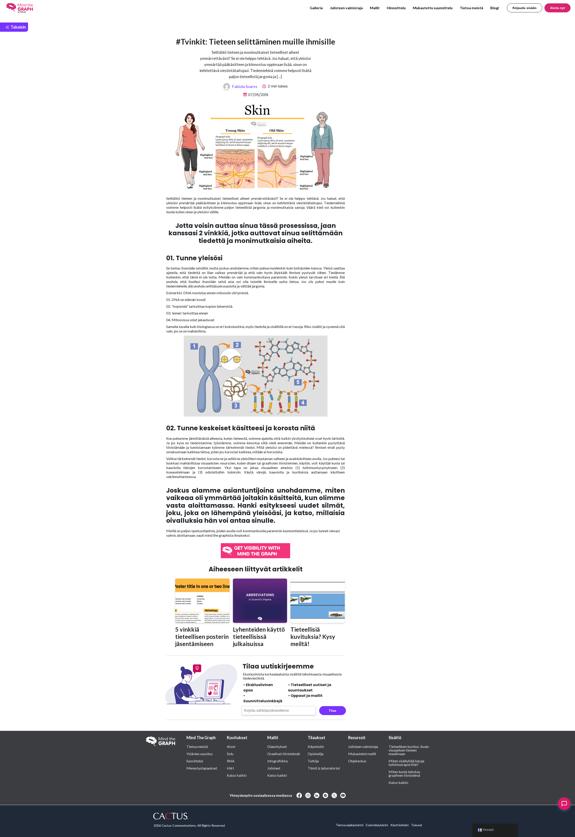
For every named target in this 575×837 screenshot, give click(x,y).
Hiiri (230, 768)
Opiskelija (315, 754)
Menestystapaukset (201, 768)
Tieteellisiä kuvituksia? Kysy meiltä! (312, 636)
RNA (230, 761)
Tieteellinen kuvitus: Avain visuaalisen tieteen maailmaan (409, 750)
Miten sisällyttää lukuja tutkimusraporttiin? (406, 762)
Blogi (494, 8)
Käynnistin (316, 746)
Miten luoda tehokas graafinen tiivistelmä (404, 773)
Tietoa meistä (471, 8)
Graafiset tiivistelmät (283, 754)
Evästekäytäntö (377, 825)
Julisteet (273, 768)
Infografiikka (277, 761)
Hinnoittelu (396, 8)
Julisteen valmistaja (346, 8)
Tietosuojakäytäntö (350, 825)
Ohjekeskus (357, 761)
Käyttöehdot (399, 825)
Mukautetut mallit (362, 754)
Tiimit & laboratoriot (324, 768)
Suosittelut (194, 761)
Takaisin (18, 26)
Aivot (231, 746)
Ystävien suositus (199, 754)
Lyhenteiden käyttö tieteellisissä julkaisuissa (259, 636)
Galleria (316, 8)
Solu (230, 754)
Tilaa (332, 710)
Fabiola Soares (244, 86)
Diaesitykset (277, 746)
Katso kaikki (236, 775)
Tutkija (313, 761)
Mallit (375, 8)
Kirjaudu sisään (525, 8)
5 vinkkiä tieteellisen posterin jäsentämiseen (202, 636)
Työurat (416, 825)
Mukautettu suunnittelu (433, 8)
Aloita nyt (557, 8)
